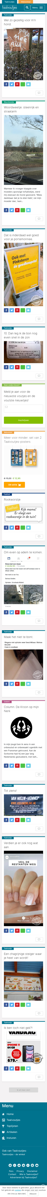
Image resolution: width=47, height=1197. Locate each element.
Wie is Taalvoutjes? (28, 1174)
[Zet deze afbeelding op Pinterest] (17, 84)
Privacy (20, 1171)
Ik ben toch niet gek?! (18, 1027)
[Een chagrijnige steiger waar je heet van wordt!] (23, 981)
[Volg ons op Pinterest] (28, 1165)
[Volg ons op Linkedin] (32, 1165)
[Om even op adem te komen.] (23, 582)
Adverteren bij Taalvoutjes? (23, 1177)
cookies (18, 1190)
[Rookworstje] (23, 513)
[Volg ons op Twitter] (19, 1165)
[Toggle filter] (27, 7)
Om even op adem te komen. (23, 552)
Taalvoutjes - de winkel (13, 1154)
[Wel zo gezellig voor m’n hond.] (23, 54)
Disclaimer (32, 1171)
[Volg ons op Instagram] (14, 1165)
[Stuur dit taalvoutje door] (28, 84)
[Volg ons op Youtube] (36, 1165)
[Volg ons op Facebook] (10, 1165)
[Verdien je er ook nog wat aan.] (23, 889)
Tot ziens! (10, 790)
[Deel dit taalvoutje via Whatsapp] (22, 84)
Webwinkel (25, 2)
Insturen (11, 1137)
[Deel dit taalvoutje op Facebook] (6, 84)
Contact (12, 1174)
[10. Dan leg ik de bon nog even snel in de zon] (23, 352)
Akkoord (33, 1194)
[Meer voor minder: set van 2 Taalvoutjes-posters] (23, 460)
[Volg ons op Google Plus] (23, 1165)
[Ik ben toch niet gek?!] (23, 1047)
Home (10, 1114)
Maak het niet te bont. (18, 637)
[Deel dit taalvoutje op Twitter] (11, 84)
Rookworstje (12, 499)
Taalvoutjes (9, 2)
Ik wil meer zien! (23, 1090)
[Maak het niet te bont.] (23, 660)
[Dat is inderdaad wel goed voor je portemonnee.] (23, 274)
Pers (11, 1171)
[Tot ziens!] (23, 805)
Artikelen (12, 1132)
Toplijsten (12, 1126)
